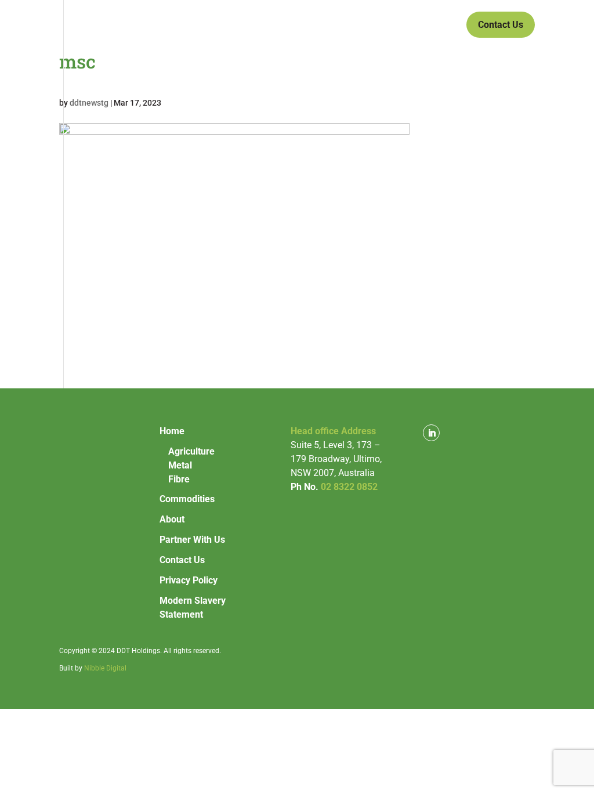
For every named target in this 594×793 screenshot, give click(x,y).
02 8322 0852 (349, 486)
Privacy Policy (189, 580)
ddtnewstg (89, 102)
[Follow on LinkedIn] (431, 432)
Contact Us (500, 24)
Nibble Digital (105, 668)
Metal (180, 465)
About (322, 25)
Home (181, 25)
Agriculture (191, 451)
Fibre (179, 479)
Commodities (246, 25)
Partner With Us (392, 25)
